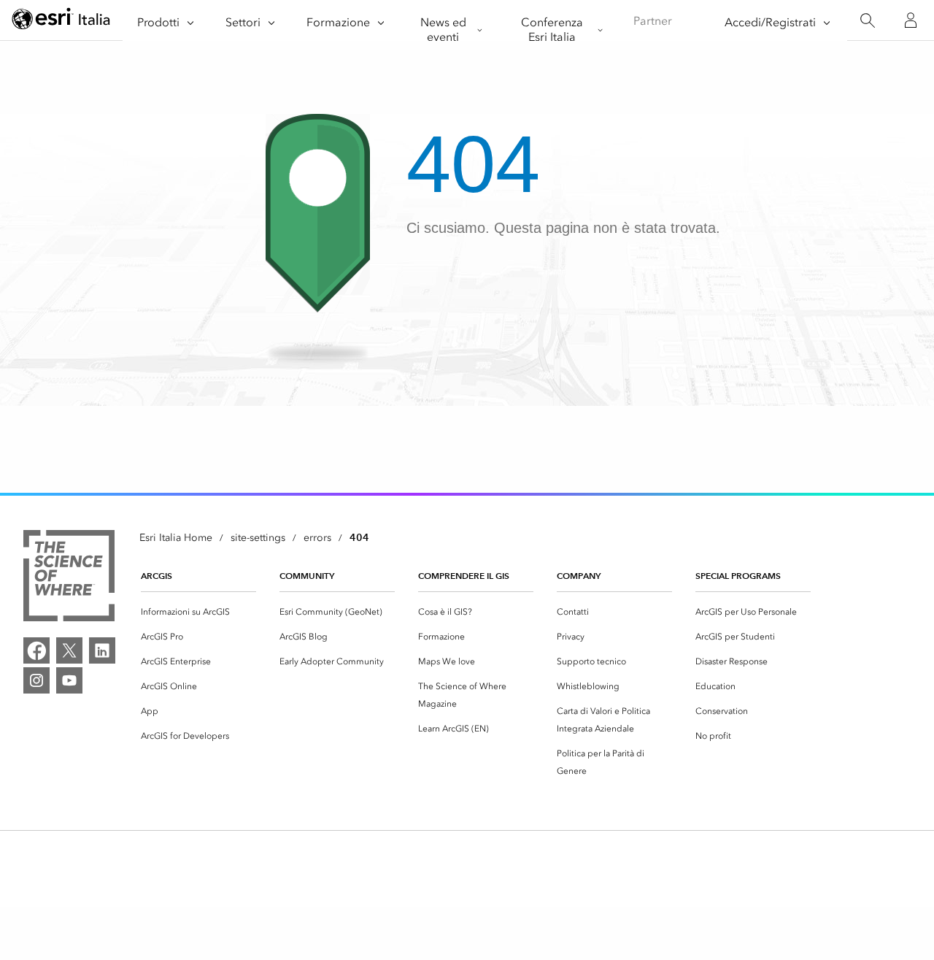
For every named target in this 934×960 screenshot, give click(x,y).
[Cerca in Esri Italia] (867, 21)
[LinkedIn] (102, 650)
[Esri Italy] (61, 20)
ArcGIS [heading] (156, 575)
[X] (69, 650)
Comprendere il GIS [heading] (463, 575)
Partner (652, 21)
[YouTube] (69, 680)
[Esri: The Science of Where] (69, 578)
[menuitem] (198, 611)
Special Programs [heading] (738, 575)
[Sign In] (910, 20)
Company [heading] (579, 575)
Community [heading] (306, 575)
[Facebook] (36, 650)
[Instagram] (36, 680)
